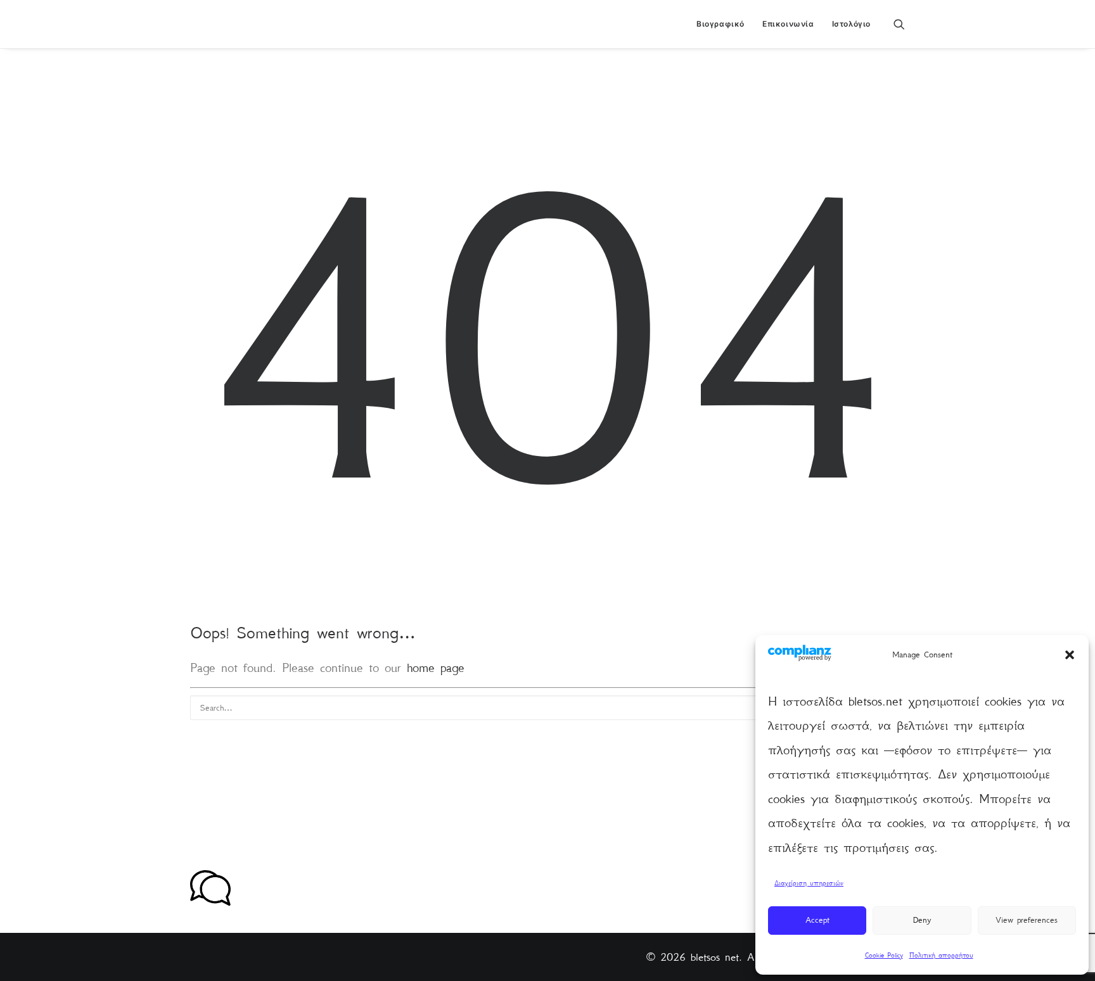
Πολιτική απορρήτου (941, 955)
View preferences (1027, 920)
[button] (1069, 655)
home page (435, 667)
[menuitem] (720, 24)
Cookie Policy (884, 955)
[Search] (547, 707)
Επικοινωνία (788, 23)
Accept (817, 920)
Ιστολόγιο (851, 23)
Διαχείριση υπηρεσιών (808, 883)
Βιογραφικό (720, 23)
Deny (922, 920)
